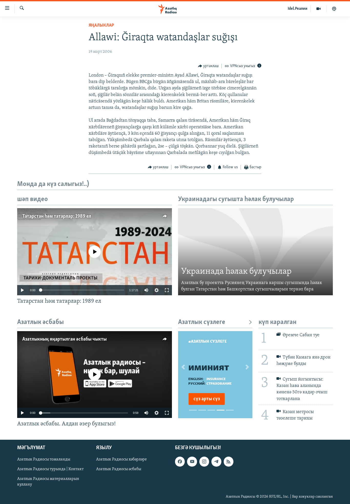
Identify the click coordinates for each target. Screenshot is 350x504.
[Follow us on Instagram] (204, 462)
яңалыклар (101, 25)
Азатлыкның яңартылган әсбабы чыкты (64, 339)
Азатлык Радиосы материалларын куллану (48, 482)
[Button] (208, 66)
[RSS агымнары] (228, 462)
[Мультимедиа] (318, 8)
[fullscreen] (167, 290)
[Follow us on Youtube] (192, 462)
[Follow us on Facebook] (180, 462)
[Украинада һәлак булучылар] (255, 251)
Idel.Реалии (297, 9)
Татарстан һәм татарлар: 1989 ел (56, 216)
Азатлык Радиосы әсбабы (118, 469)
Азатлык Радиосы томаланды (43, 460)
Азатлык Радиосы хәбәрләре (121, 460)
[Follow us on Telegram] (216, 462)
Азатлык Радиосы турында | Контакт (50, 469)
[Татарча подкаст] (334, 8)
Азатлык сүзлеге (201, 322)
